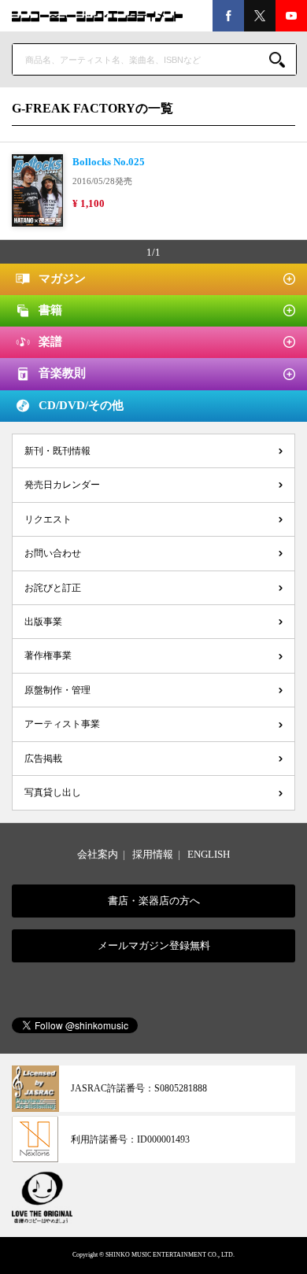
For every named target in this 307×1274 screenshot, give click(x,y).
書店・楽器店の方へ (154, 901)
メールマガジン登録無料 (154, 945)
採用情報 (152, 854)
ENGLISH (208, 854)
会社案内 (97, 854)
